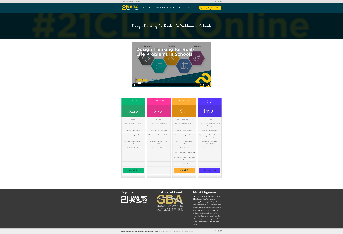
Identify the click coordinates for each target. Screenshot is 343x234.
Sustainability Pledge (151, 231)
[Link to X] (215, 1)
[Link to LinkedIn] (221, 1)
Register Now (209, 170)
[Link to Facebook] (218, 1)
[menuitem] (128, 1)
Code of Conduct (126, 231)
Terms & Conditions (138, 231)
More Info (133, 170)
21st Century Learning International (204, 196)
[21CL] (130, 8)
